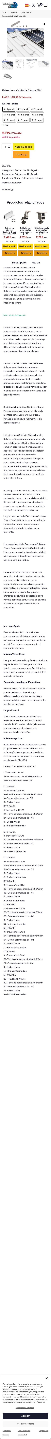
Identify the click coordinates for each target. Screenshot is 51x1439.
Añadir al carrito (23, 147)
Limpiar (5, 125)
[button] (46, 1378)
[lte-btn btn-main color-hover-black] (9, 246)
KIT (3, 103)
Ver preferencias (25, 1423)
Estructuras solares (32, 178)
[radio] (9, 109)
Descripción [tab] (19, 262)
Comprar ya (10, 253)
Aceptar (25, 1415)
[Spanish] (27, 5)
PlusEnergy (16, 182)
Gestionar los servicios (25, 1408)
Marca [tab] (36, 262)
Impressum (43, 1431)
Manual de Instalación (15, 315)
